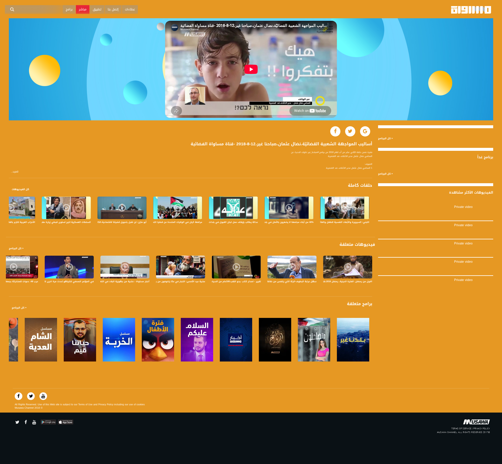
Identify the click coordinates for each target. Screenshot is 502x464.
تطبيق (97, 9)
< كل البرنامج (16, 248)
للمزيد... (14, 171)
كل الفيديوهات (20, 189)
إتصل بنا (113, 9)
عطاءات (130, 9)
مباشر (82, 9)
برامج (69, 9)
